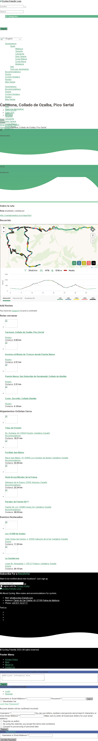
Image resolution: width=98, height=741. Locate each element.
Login (7, 691)
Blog (7, 662)
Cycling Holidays (12, 77)
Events (8, 74)
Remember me (9, 701)
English (9, 39)
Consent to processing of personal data (20, 726)
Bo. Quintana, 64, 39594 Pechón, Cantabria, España (27, 433)
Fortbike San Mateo (14, 452)
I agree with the (16, 586)
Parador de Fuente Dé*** (17, 502)
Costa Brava (20, 61)
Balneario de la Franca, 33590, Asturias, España (26, 482)
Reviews (9, 115)
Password (56, 698)
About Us (9, 664)
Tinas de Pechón (13, 428)
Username (5, 713)
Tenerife (19, 51)
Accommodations (13, 72)
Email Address (12, 716)
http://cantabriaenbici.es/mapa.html (15, 215)
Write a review (6, 125)
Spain (12, 46)
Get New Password (8, 740)
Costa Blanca (21, 59)
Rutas (7, 127)
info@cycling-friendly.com (21, 598)
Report (16, 125)
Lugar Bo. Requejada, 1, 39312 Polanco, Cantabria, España (30, 563)
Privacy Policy (23, 586)
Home (2, 127)
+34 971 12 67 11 (20, 603)
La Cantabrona (12, 558)
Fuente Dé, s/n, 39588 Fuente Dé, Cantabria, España (28, 507)
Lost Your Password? (9, 704)
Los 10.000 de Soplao (15, 534)
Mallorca (19, 49)
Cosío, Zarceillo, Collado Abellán (20, 398)
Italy (12, 66)
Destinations (10, 43)
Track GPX (9, 112)
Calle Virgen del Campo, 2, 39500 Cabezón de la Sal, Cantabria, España (36, 539)
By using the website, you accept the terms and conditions (29, 724)
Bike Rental (10, 82)
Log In (89, 699)
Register (9, 694)
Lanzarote (19, 54)
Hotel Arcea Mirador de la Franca (21, 477)
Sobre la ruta (10, 110)
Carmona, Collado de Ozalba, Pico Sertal (24, 332)
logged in (15, 311)
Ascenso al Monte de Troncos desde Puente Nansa (30, 354)
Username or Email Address (13, 698)
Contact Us (10, 667)
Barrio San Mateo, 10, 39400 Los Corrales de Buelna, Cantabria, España (36, 458)
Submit (3, 684)
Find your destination (19, 69)
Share (2, 122)
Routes (8, 79)
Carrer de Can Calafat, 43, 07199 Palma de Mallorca (36, 600)
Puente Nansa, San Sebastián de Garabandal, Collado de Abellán (35, 376)
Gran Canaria (20, 56)
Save (2, 120)
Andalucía (19, 64)
